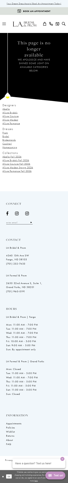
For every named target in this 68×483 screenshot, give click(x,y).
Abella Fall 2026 (11, 156)
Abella (6, 109)
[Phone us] (51, 24)
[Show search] (64, 24)
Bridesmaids (9, 140)
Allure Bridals (9, 112)
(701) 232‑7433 (15, 263)
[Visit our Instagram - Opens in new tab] (17, 213)
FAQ (8, 444)
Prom (5, 132)
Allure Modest (10, 119)
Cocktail (7, 143)
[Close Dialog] (3, 476)
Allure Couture (10, 116)
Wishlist (10, 431)
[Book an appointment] (57, 24)
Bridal (5, 136)
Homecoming (9, 147)
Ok (9, 476)
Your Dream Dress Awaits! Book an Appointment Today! (34, 3)
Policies (10, 427)
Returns (10, 435)
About (9, 440)
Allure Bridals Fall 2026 (15, 160)
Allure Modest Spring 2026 (17, 167)
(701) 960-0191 (15, 291)
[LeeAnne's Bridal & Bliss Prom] (24, 24)
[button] (4, 24)
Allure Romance (11, 123)
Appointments (13, 423)
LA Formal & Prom (16, 275)
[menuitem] (4, 24)
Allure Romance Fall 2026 (17, 171)
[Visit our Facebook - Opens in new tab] (7, 213)
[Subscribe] (31, 222)
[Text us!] (55, 476)
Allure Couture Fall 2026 (16, 164)
